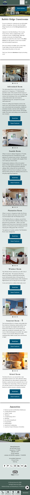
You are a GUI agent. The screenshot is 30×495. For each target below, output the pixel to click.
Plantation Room (15, 210)
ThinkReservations (23, 486)
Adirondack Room (14, 86)
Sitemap (15, 461)
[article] (15, 95)
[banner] (15, 466)
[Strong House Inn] (5, 4)
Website (17, 453)
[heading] (15, 19)
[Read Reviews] (22, 465)
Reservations (21, 8)
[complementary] (15, 417)
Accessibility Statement (15, 458)
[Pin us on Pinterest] (8, 465)
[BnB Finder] (15, 475)
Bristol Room (15, 374)
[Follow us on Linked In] (18, 465)
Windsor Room (15, 269)
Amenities (15, 407)
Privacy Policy (15, 460)
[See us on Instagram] (15, 465)
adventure (15, 52)
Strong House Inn (20, 27)
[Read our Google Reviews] (11, 465)
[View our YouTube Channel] (25, 465)
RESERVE (25, 492)
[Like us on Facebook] (4, 465)
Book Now (15, 118)
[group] (15, 232)
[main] (15, 39)
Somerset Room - (13, 321)
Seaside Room (15, 151)
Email (12, 453)
